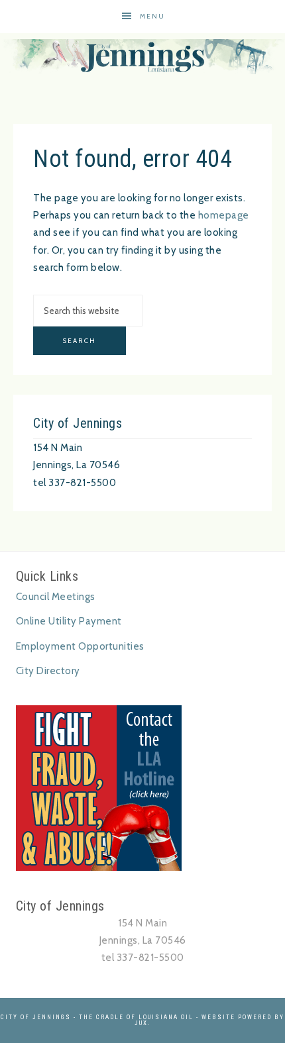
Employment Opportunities (80, 646)
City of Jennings (142, 57)
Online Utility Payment (69, 621)
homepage (223, 215)
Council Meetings (55, 597)
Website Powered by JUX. (209, 1020)
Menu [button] (152, 16)
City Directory (48, 671)
